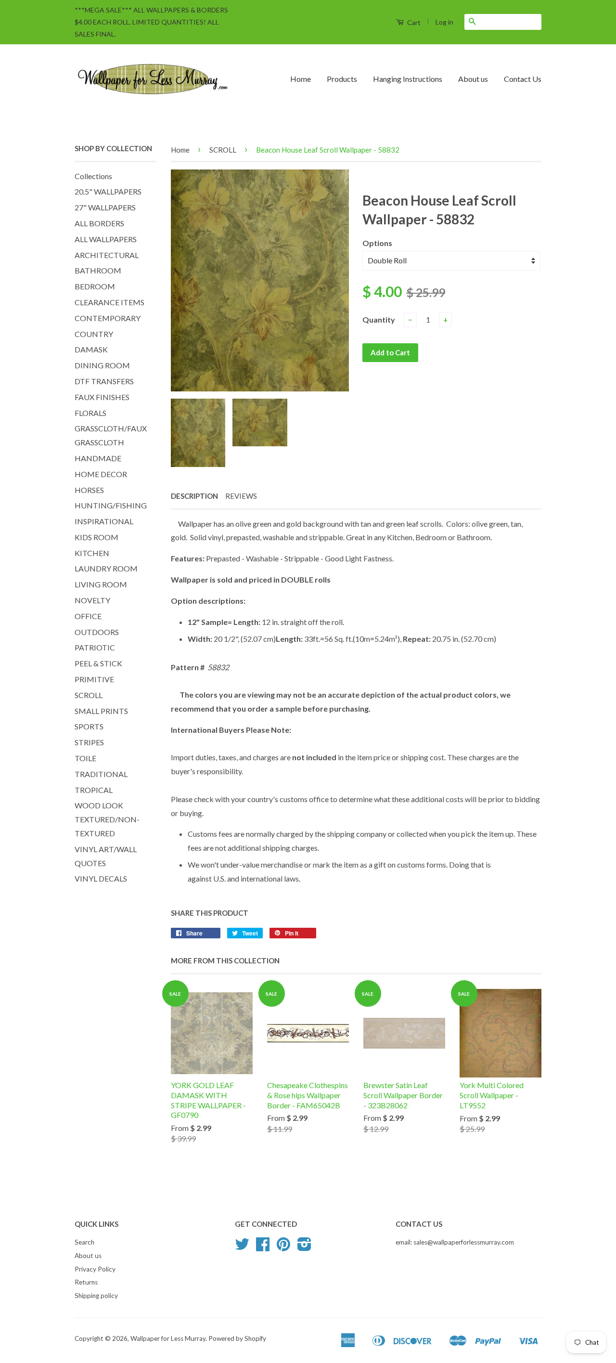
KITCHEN (92, 553)
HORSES (89, 489)
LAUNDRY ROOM (106, 568)
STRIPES (89, 742)
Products (342, 78)
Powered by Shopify (237, 1338)
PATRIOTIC (95, 647)
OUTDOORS (97, 631)
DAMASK (91, 349)
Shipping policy (96, 1295)
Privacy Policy (95, 1269)
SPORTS (89, 726)
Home (300, 78)
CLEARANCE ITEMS (109, 302)
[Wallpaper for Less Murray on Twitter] (242, 1247)
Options (377, 242)
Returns (86, 1282)
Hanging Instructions (407, 78)
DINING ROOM (102, 365)
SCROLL (89, 695)
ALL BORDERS (99, 223)
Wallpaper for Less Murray (167, 1338)
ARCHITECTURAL (107, 255)
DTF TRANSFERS (104, 381)
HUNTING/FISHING (111, 505)
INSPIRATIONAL (104, 521)
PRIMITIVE (94, 679)
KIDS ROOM (96, 537)
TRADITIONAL (101, 774)
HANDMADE (98, 458)
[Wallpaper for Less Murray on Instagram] (304, 1247)
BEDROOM (95, 286)
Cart (413, 22)
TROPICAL (94, 789)
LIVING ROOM (101, 584)
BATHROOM (98, 270)
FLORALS (90, 412)
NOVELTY (92, 600)
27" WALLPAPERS (105, 207)
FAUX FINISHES (102, 397)
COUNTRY (94, 333)
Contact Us (522, 78)
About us (473, 78)
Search (84, 1242)
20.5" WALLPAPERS (108, 191)
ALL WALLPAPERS (106, 239)
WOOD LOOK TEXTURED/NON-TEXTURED (107, 819)
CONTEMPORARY (108, 318)
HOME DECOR (101, 474)
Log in (444, 22)
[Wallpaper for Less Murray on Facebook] (263, 1247)
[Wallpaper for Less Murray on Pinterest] (283, 1247)
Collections (93, 176)
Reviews (241, 496)
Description (194, 496)
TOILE (85, 758)
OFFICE (88, 616)
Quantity (378, 319)
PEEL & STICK (98, 663)
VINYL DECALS (101, 878)
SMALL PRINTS (101, 710)
